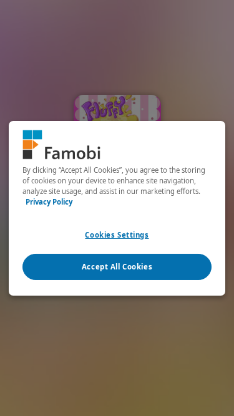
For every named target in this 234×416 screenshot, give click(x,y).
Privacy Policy (49, 201)
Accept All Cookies (117, 266)
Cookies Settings (117, 234)
